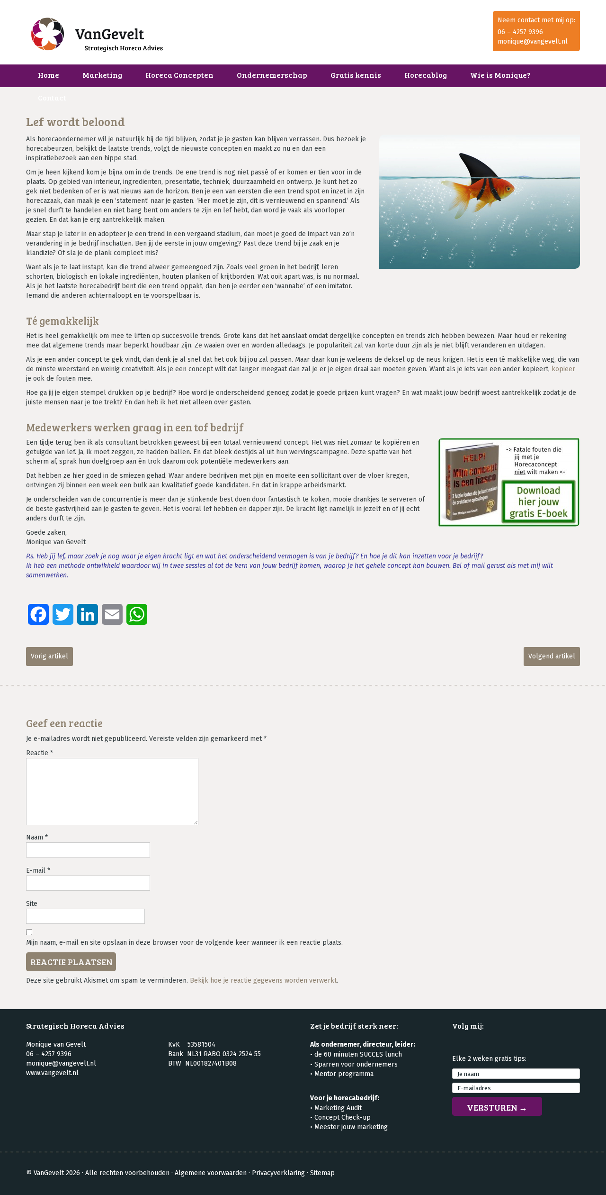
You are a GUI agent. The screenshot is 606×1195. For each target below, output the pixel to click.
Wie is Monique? (500, 75)
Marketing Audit (338, 1108)
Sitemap (322, 1173)
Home (48, 75)
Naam (37, 837)
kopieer (563, 369)
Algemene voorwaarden (211, 1173)
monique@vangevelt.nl (533, 41)
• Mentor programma (342, 1074)
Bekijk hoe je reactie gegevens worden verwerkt (263, 980)
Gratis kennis (355, 75)
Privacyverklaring (278, 1173)
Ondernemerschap (272, 75)
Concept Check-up (342, 1117)
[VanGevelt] (97, 37)
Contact (52, 97)
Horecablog (425, 75)
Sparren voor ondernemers (356, 1064)
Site (31, 904)
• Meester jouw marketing (349, 1127)
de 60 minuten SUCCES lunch (358, 1054)
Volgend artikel (551, 656)
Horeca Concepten (179, 75)
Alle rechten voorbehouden (127, 1173)
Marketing (102, 75)
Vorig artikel (49, 656)
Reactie (39, 753)
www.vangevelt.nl (52, 1073)
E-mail (38, 871)
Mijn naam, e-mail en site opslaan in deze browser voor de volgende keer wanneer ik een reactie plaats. (184, 943)
